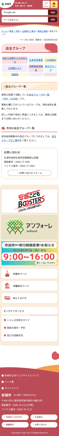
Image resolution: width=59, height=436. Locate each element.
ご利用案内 (50, 60)
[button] (46, 4)
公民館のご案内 (28, 31)
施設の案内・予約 (16, 327)
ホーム (4, 31)
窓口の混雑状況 (15, 335)
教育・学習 (14, 31)
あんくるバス (20, 298)
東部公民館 (43, 31)
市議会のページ (21, 286)
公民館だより (15, 68)
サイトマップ (11, 388)
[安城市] (6, 4)
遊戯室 (14, 74)
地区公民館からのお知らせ (14, 60)
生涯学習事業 (36, 60)
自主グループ (50, 68)
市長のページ (20, 273)
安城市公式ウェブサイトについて (22, 375)
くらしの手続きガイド (18, 320)
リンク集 (9, 381)
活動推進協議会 (36, 68)
